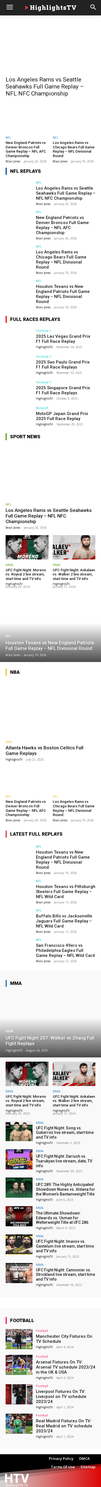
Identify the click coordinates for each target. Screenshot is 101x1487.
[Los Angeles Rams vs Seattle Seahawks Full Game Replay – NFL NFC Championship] (50, 50)
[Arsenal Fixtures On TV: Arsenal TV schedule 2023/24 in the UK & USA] (19, 1365)
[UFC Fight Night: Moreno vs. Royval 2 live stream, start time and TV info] (27, 547)
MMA (9, 564)
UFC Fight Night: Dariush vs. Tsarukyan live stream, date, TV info (64, 1161)
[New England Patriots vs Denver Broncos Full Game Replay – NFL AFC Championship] (27, 118)
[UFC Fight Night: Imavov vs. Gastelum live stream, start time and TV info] (19, 1244)
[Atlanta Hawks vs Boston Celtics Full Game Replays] (50, 708)
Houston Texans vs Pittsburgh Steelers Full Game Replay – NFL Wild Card (65, 891)
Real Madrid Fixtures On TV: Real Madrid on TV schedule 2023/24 (64, 1426)
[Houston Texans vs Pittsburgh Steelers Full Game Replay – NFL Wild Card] (19, 889)
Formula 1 (43, 330)
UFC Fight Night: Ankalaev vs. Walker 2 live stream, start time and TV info (74, 574)
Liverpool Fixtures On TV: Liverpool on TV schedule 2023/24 (61, 1396)
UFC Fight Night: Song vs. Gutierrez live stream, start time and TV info (65, 1133)
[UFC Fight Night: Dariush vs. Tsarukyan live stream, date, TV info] (19, 1159)
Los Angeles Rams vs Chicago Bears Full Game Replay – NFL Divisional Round (74, 149)
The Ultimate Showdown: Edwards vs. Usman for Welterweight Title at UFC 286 (62, 1218)
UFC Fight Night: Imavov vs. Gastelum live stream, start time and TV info (65, 1246)
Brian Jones (13, 161)
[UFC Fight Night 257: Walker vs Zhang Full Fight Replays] (50, 1024)
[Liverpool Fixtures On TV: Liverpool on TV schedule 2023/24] (19, 1394)
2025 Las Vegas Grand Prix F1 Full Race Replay (63, 339)
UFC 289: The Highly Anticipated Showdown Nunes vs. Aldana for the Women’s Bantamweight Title (65, 1189)
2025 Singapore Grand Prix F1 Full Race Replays (63, 390)
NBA (9, 741)
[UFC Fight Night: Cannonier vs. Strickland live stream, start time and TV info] (19, 1273)
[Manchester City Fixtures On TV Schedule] (19, 1339)
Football (42, 1330)
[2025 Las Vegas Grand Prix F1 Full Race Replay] (19, 339)
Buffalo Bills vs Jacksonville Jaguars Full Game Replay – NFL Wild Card (64, 921)
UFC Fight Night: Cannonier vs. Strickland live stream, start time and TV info (65, 1275)
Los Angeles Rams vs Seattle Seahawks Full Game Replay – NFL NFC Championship (45, 86)
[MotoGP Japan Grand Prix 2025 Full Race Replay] (19, 416)
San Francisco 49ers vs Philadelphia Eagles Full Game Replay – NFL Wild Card (65, 950)
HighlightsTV (44, 347)
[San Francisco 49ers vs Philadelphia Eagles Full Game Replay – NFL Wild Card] (19, 948)
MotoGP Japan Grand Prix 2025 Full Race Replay (62, 416)
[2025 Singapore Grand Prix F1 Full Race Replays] (19, 391)
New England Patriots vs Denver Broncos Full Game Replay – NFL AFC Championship (26, 149)
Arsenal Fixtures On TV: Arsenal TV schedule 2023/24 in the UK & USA (65, 1367)
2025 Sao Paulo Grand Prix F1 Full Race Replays (63, 365)
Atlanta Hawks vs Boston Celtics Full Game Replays (44, 750)
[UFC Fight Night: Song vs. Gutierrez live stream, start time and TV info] (19, 1131)
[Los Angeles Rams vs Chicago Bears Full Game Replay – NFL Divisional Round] (74, 118)
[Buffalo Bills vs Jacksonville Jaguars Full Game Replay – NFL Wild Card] (19, 919)
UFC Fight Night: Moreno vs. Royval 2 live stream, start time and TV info (26, 574)
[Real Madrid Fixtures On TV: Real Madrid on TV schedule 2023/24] (19, 1424)
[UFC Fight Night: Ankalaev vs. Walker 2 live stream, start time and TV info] (74, 547)
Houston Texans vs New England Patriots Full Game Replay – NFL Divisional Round (63, 294)
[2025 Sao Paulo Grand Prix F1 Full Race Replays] (19, 365)
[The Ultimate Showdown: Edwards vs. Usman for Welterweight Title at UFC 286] (19, 1216)
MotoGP (42, 407)
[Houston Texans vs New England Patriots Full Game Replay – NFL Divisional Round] (19, 289)
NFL (8, 137)
